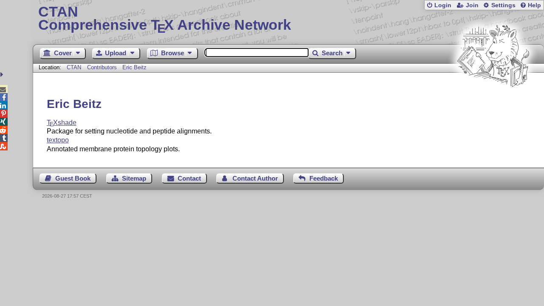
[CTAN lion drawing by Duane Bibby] (493, 103)
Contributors (102, 67)
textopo (58, 140)
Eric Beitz (134, 67)
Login (442, 5)
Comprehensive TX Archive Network (164, 19)
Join (472, 5)
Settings (503, 5)
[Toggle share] (2, 75)
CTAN (74, 67)
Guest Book (73, 178)
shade (61, 122)
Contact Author (255, 178)
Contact (189, 178)
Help (534, 5)
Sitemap (134, 178)
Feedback (323, 178)
